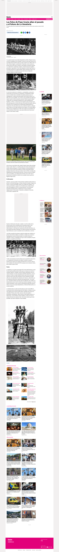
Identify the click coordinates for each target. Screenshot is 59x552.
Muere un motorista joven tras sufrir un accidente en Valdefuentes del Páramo (13, 491)
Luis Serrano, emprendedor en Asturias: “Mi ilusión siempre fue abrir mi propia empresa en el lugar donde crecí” (42, 210)
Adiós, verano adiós (42, 263)
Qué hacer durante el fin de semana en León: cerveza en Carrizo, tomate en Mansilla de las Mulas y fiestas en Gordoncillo (13, 463)
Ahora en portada (10, 437)
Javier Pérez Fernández (41, 277)
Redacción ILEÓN (9, 466)
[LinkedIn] (29, 32)
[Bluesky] (25, 32)
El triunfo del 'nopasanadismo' (42, 275)
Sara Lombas (8, 420)
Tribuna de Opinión (43, 255)
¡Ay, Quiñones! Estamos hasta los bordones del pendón (42, 281)
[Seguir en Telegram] (44, 547)
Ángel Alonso (42, 264)
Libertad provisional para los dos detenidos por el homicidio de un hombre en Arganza (28, 519)
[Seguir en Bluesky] (41, 547)
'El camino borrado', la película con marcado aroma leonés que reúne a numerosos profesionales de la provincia (13, 432)
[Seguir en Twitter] (42, 547)
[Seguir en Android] (41, 540)
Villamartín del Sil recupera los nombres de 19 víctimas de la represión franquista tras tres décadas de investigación (12, 520)
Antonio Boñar (42, 259)
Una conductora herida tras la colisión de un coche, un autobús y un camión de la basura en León (13, 506)
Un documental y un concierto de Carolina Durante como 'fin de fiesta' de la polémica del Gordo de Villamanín (14, 418)
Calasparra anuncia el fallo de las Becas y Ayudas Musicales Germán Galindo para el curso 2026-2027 (42, 204)
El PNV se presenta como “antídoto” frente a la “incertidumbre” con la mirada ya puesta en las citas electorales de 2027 (42, 220)
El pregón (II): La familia (42, 258)
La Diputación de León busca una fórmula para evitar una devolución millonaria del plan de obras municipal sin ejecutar (28, 418)
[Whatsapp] (21, 32)
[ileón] (13, 539)
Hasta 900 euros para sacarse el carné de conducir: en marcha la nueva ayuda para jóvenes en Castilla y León (29, 492)
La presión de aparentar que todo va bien (42, 270)
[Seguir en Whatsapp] (50, 547)
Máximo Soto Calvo (42, 283)
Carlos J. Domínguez (9, 480)
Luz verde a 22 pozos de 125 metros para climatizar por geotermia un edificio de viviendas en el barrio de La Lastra (28, 432)
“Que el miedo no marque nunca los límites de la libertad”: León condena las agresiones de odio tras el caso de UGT (28, 449)
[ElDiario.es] (13, 541)
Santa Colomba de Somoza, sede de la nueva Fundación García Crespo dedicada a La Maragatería (28, 506)
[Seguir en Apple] (42, 540)
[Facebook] (23, 32)
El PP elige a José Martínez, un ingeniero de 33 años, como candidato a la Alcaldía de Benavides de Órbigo (29, 463)
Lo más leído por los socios (11, 406)
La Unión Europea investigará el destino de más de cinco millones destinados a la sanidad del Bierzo (46, 139)
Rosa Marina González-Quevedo (42, 272)
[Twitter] (27, 32)
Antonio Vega (23, 420)
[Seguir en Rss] (51, 547)
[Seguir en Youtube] (47, 547)
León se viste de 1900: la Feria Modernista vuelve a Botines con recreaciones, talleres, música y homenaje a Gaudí (13, 478)
